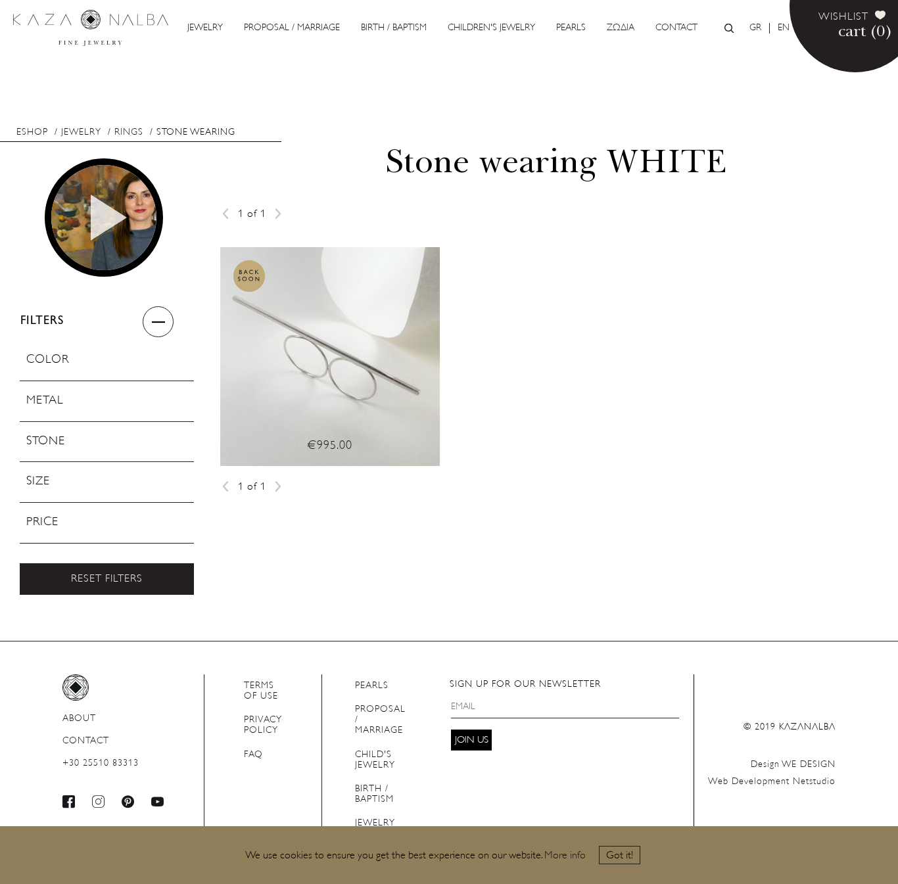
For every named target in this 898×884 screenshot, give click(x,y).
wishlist (843, 17)
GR (755, 28)
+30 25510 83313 (100, 763)
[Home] (90, 28)
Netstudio (772, 782)
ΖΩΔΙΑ (620, 28)
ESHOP (32, 132)
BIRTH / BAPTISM (394, 28)
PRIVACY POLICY (263, 725)
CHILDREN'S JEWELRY (491, 28)
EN (784, 28)
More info (565, 855)
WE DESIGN (793, 765)
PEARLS (571, 28)
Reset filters (107, 579)
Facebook (69, 801)
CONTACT (676, 28)
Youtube (157, 801)
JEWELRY (205, 28)
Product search (729, 28)
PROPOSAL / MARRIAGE (292, 28)
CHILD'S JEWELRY (375, 760)
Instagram (98, 801)
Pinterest (128, 801)
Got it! (619, 855)
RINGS (128, 132)
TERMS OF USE (261, 691)
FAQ (253, 755)
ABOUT (79, 719)
